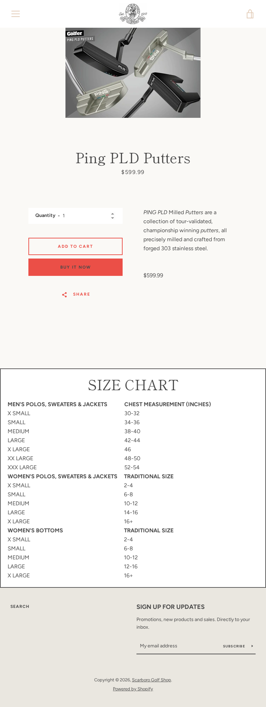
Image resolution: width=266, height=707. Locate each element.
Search (19, 606)
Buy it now (75, 267)
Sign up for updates (170, 607)
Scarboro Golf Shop (151, 679)
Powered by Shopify (133, 688)
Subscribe (235, 646)
